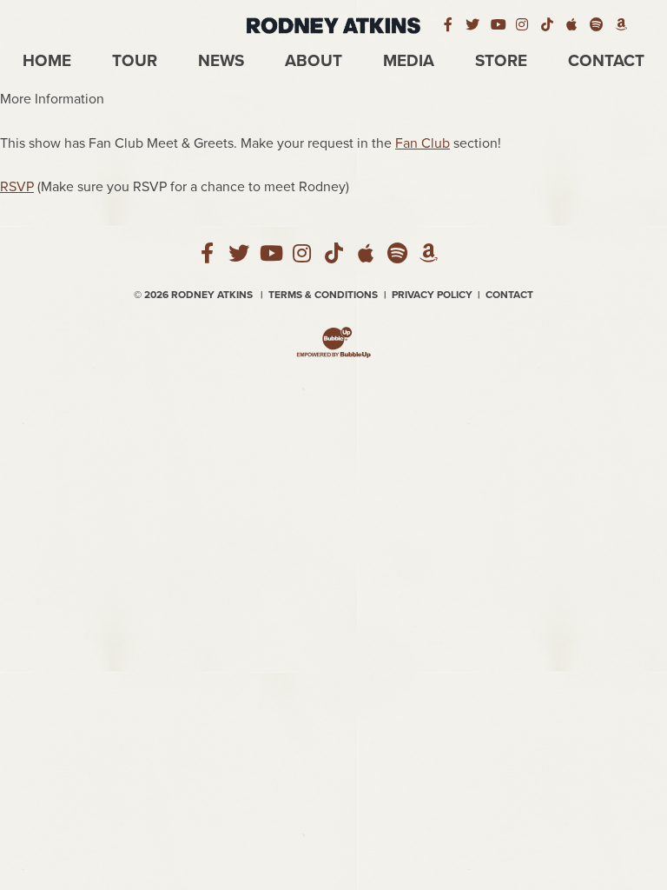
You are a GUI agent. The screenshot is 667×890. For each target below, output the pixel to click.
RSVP (17, 187)
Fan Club (422, 143)
